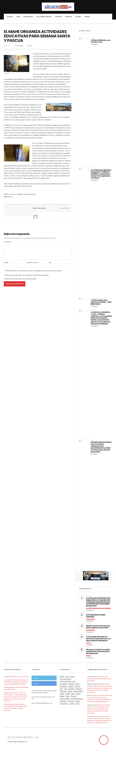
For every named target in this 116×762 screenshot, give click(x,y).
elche (12, 196)
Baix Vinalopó (28, 17)
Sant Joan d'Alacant (64, 699)
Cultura (78, 17)
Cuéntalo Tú (71, 686)
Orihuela (93, 168)
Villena (77, 703)
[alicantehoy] (58, 7)
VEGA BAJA (58, 17)
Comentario (8, 241)
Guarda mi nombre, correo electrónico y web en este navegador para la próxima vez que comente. (33, 270)
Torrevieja (70, 701)
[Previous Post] (10, 210)
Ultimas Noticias (64, 703)
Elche (18, 17)
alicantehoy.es (23, 737)
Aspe (74, 681)
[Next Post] (24, 210)
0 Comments (94, 44)
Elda (65, 689)
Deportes (68, 17)
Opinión (87, 17)
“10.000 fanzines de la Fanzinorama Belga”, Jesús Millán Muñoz (101, 302)
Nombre (6, 262)
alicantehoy (19, 45)
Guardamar (71, 689)
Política (78, 694)
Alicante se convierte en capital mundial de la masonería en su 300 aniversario (98, 652)
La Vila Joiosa (79, 689)
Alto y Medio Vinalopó (44, 17)
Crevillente (71, 684)
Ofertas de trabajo (78, 691)
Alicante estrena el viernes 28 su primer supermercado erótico (98, 627)
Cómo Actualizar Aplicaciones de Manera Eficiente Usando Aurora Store (99, 678)
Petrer (73, 694)
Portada (88, 596)
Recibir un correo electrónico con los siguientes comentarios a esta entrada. (27, 275)
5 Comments (89, 645)
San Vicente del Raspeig (76, 699)
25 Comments (90, 610)
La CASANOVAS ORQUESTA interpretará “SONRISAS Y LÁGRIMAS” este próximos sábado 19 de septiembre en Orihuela (101, 174)
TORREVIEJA (77, 701)
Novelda (70, 691)
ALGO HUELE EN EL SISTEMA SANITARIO (95, 616)
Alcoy (67, 676)
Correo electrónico (33, 262)
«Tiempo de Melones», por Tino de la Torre (100, 41)
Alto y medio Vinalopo (65, 679)
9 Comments (89, 621)
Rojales (67, 696)
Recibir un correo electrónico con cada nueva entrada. (20, 279)
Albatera (62, 676)
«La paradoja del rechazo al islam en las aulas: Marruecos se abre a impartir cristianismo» (98, 639)
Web (50, 262)
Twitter (35, 678)
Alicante (10, 17)
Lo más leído (63, 691)
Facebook (36, 683)
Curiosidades (95, 298)
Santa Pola (73, 696)
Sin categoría (63, 701)
